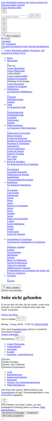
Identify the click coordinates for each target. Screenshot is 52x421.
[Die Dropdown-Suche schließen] (38, 16)
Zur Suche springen (35, 2)
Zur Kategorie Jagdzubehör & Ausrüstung (26, 242)
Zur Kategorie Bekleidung (19, 185)
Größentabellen (14, 346)
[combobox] (14, 16)
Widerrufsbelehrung (16, 385)
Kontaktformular (19, 329)
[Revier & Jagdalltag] (20, 180)
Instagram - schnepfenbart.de (20, 354)
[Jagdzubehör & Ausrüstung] (29, 273)
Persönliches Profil (19, 46)
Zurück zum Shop (9, 314)
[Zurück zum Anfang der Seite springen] (4, 401)
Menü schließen (13, 36)
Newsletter (12, 349)
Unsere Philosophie (16, 344)
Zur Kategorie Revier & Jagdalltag (22, 164)
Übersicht (6, 46)
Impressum (12, 380)
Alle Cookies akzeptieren (12, 416)
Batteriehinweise (14, 374)
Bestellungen (43, 46)
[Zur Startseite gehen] (11, 7)
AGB (9, 372)
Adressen (32, 46)
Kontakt (10, 352)
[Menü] (4, 11)
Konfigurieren (32, 413)
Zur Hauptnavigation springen (24, 3)
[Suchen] (31, 16)
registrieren (11, 44)
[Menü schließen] (8, 63)
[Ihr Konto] (4, 30)
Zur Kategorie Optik (16, 107)
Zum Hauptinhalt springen (13, 2)
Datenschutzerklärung (17, 377)
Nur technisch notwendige (13, 413)
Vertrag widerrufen (9, 334)
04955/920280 (41, 324)
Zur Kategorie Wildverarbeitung (21, 128)
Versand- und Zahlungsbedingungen (23, 382)
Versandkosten (7, 392)
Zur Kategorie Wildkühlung (19, 91)
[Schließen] (2, 419)
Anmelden (6, 41)
